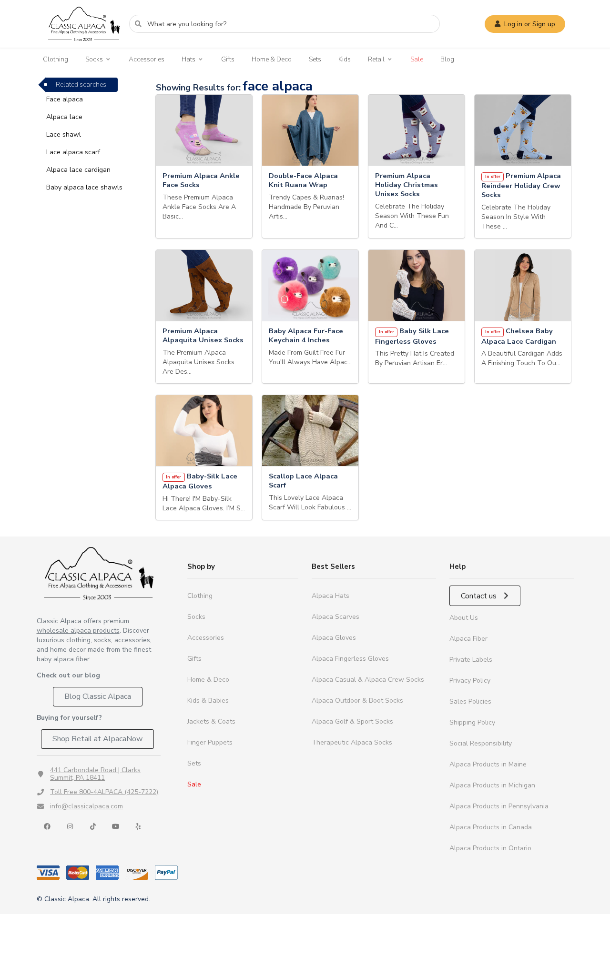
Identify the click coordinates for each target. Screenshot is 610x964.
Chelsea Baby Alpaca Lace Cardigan (518, 336)
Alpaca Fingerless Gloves (350, 658)
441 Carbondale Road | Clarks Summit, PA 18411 (95, 773)
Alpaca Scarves (335, 616)
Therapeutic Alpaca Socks (352, 742)
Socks (94, 59)
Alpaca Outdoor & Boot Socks (357, 700)
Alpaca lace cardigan (78, 169)
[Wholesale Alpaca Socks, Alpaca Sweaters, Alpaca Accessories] (83, 45)
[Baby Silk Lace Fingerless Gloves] (416, 285)
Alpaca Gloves (334, 637)
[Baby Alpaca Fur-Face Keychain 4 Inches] (310, 285)
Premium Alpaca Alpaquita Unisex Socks (203, 336)
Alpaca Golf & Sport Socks (352, 721)
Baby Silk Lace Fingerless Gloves (412, 336)
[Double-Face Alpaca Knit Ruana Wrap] (310, 130)
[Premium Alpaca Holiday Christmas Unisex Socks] (416, 130)
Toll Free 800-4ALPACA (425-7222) (104, 791)
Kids (344, 59)
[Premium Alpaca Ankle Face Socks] (204, 130)
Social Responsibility (480, 743)
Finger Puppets (210, 742)
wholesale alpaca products (78, 630)
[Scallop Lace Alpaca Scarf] (310, 431)
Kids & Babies (208, 700)
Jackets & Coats (211, 721)
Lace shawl (63, 134)
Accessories (146, 59)
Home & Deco (272, 59)
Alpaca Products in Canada (490, 827)
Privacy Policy (469, 680)
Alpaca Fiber (468, 638)
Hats (188, 59)
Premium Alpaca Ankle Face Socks (201, 180)
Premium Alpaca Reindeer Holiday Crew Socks (521, 185)
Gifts (227, 59)
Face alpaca (64, 99)
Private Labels (470, 659)
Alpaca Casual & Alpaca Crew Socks (368, 679)
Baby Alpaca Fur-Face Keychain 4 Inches (306, 336)
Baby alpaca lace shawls (84, 187)
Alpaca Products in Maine (488, 764)
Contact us (479, 596)
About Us (463, 617)
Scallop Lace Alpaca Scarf (303, 481)
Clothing (55, 59)
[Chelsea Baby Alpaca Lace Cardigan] (523, 285)
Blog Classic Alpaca (97, 696)
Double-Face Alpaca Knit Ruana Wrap (303, 180)
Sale (416, 59)
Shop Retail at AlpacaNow (97, 739)
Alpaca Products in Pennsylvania (499, 806)
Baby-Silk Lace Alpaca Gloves (200, 481)
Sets (315, 59)
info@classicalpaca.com (86, 806)
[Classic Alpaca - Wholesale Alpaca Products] (99, 573)
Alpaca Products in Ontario (490, 848)
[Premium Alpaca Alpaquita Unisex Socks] (204, 285)
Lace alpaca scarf (73, 152)
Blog (447, 59)
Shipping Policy (472, 722)
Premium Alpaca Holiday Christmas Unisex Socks (406, 185)
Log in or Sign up (529, 24)
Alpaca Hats (330, 595)
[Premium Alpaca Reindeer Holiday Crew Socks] (523, 130)
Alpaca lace (64, 116)
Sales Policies (470, 701)
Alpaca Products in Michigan (492, 785)
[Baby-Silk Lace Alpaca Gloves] (204, 431)
